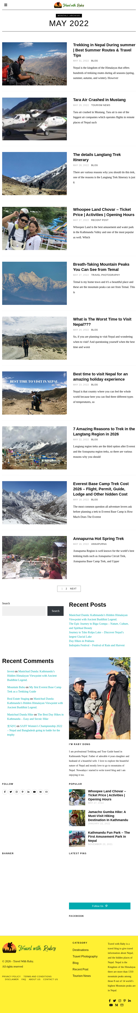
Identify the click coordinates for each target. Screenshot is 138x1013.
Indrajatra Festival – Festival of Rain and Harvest (97, 645)
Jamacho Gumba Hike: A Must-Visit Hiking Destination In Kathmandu (108, 816)
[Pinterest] (22, 792)
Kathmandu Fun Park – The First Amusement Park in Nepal (109, 837)
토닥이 (11, 726)
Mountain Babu (16, 687)
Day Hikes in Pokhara (81, 640)
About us (34, 979)
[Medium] (40, 792)
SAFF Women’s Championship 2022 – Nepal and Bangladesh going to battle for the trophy (34, 730)
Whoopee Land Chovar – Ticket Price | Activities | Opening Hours (107, 795)
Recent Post (100, 220)
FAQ (24, 979)
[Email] (46, 792)
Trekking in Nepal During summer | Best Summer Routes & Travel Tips (104, 50)
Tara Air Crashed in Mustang (99, 99)
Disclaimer (12, 979)
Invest (10, 671)
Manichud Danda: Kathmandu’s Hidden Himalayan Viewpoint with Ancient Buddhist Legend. (32, 676)
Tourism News (100, 105)
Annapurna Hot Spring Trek (98, 538)
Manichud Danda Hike (20, 714)
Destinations (81, 949)
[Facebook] (5, 792)
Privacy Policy (11, 976)
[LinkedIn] (28, 792)
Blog (94, 61)
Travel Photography (105, 275)
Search (6, 603)
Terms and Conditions (38, 976)
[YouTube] (34, 792)
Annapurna (99, 544)
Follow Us (98, 906)
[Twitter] (10, 792)
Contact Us (50, 979)
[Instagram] (16, 792)
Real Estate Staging (18, 698)
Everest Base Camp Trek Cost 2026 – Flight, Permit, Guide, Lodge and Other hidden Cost (101, 488)
